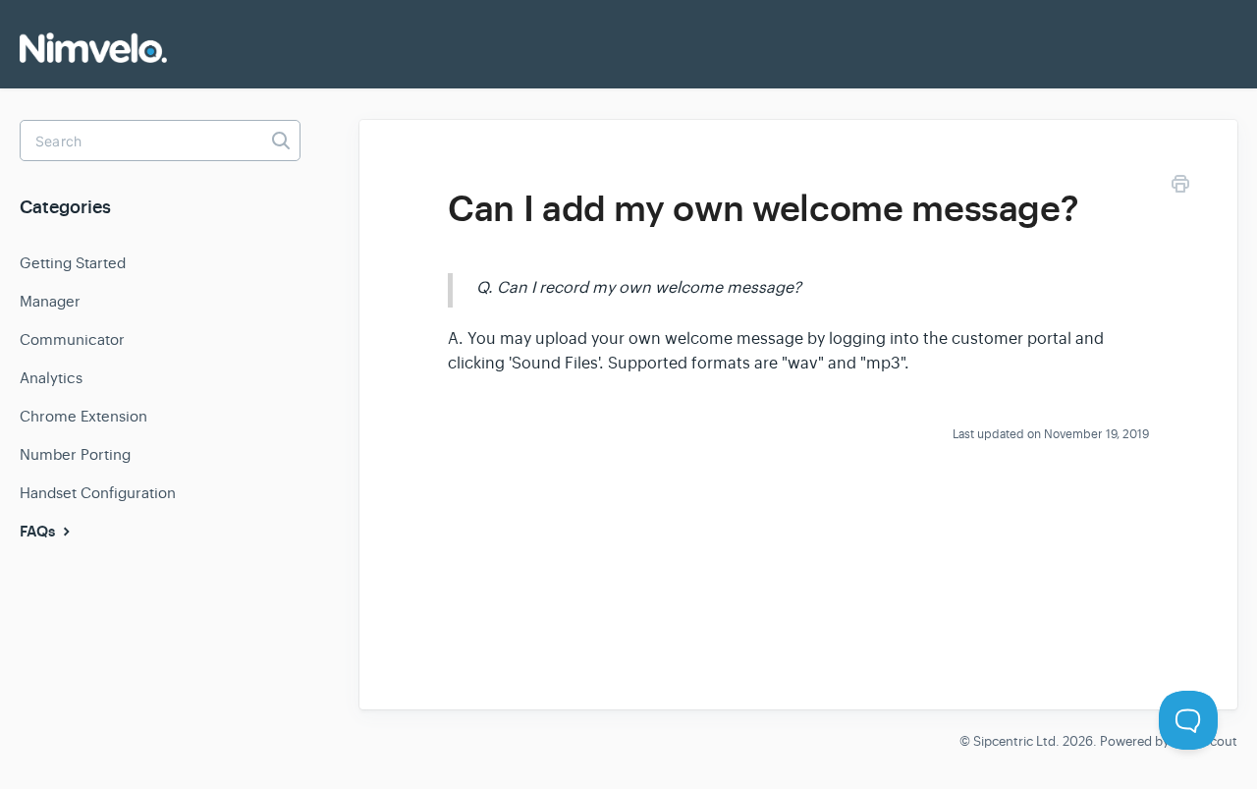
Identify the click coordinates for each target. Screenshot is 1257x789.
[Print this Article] (1180, 187)
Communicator (72, 339)
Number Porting (75, 454)
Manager (50, 301)
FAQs (39, 531)
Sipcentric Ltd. (1016, 741)
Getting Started (73, 263)
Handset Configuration (98, 492)
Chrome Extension (83, 416)
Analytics (51, 377)
